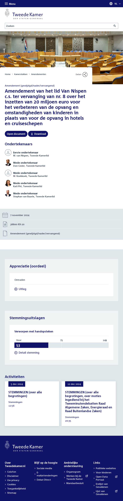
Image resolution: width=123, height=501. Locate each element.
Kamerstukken (20, 74)
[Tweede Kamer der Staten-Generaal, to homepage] (24, 13)
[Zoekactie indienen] (114, 26)
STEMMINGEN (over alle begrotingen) (25, 394)
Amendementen (38, 74)
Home (7, 74)
